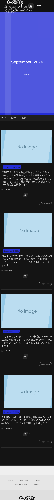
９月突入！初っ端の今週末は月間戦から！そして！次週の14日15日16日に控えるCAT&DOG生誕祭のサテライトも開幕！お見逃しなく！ (27, 420)
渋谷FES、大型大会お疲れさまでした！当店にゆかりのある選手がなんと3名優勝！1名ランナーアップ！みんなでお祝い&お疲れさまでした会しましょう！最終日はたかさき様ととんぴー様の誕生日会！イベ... (27, 178)
